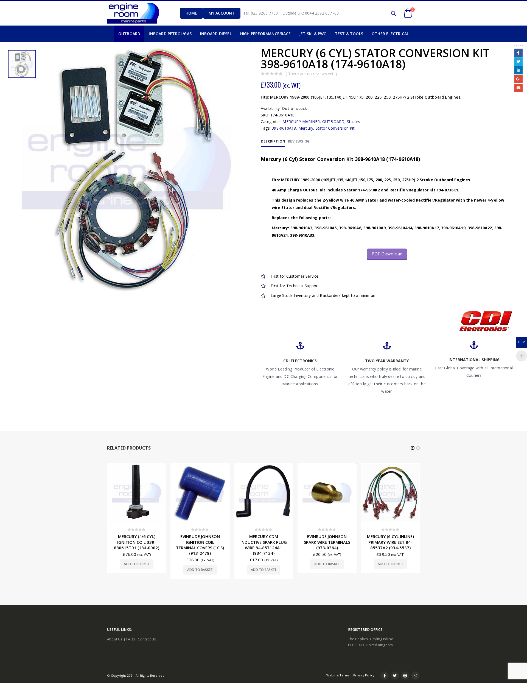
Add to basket (136, 569)
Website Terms (337, 675)
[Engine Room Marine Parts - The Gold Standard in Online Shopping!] (133, 13)
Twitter (518, 61)
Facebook (518, 53)
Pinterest (405, 675)
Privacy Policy (364, 675)
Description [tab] (273, 141)
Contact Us (147, 639)
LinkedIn (518, 70)
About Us (115, 639)
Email (518, 88)
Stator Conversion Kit (335, 128)
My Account (222, 13)
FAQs (130, 639)
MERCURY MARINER (301, 121)
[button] (412, 448)
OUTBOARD (333, 121)
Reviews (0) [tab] (298, 141)
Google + (518, 79)
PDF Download (387, 254)
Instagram (415, 675)
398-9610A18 (284, 128)
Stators (353, 121)
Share (518, 45)
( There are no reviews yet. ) (311, 73)
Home (191, 13)
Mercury (305, 128)
